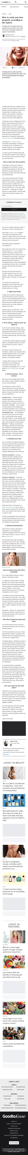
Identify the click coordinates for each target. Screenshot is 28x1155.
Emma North (10, 35)
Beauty (10, 14)
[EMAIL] (11, 745)
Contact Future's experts (14, 1123)
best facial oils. (8, 536)
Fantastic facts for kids (7, 1089)
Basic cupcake (7, 1098)
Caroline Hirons (13, 232)
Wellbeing (4, 14)
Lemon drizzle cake (7, 1095)
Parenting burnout (7, 1105)
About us (14, 1121)
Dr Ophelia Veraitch (15, 141)
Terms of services (18, 213)
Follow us (15, 67)
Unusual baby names (20, 1086)
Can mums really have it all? (7, 1107)
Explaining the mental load (20, 1105)
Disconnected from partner (20, 1107)
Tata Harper (14, 251)
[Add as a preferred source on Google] (14, 1142)
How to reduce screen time (7, 1086)
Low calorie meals (20, 1098)
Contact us (14, 1126)
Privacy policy (14, 1130)
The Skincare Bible (13, 368)
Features (23, 36)
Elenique (4, 315)
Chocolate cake (20, 1095)
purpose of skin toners (8, 507)
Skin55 (20, 366)
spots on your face (7, 138)
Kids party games (20, 1089)
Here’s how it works (15, 40)
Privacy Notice (20, 215)
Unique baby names (14, 6)
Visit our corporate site (19, 1149)
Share (6, 67)
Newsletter (23, 67)
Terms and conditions (14, 1128)
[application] (14, 728)
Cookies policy (14, 1133)
